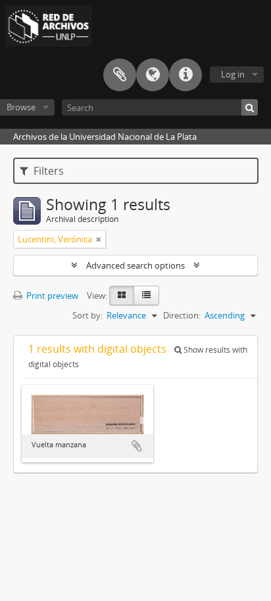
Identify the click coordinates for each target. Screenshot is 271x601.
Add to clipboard (136, 446)
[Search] (249, 107)
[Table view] (146, 295)
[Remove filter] (98, 239)
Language (152, 74)
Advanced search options (135, 265)
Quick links (185, 74)
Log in (233, 74)
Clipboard (119, 74)
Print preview (51, 295)
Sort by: (87, 315)
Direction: (182, 315)
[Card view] (121, 295)
